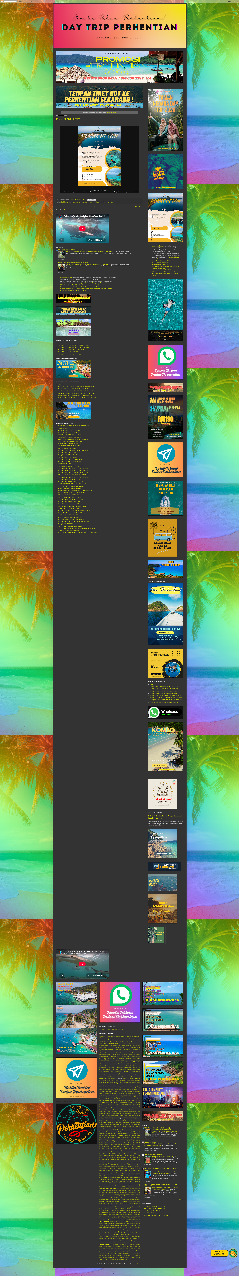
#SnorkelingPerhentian (133, 1064)
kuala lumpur (106, 1131)
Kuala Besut (116, 1130)
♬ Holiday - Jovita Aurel (80, 290)
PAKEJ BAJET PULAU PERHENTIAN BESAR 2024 (73, 345)
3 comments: (81, 199)
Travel (103, 1248)
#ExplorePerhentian (81, 286)
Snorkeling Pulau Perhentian (133, 1234)
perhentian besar (127, 1201)
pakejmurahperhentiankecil (115, 1196)
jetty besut (126, 1124)
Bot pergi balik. (108, 1086)
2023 (108, 1073)
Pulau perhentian (105, 1221)
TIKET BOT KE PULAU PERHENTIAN (70, 497)
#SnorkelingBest (120, 1062)
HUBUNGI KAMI (63, 428)
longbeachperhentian (113, 1135)
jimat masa (132, 1124)
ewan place (134, 1111)
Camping (101, 1089)
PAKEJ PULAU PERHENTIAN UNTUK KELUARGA (73, 473)
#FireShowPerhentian (104, 1041)
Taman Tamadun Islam (131, 1238)
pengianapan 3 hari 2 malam (121, 1199)
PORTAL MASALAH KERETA (153, 1211)
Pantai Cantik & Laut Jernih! (124, 1197)
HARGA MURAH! (117, 1117)
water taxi (101, 1259)
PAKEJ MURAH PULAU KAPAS (67, 455)
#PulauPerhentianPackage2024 (69, 285)
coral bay (126, 1091)
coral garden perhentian (106, 1093)
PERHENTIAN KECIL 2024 (106, 1208)
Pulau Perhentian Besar (77, 202)
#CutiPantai (137, 1038)
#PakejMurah (118, 1049)
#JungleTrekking (123, 1043)
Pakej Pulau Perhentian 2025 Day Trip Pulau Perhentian (118, 1179)
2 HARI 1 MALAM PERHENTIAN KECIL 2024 (164, 686)
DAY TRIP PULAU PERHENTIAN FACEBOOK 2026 (74, 426)
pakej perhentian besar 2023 (132, 1172)
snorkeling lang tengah (107, 1234)
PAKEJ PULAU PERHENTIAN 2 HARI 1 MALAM (73, 470)
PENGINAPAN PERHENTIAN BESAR (70, 437)
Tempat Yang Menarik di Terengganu (117, 1242)
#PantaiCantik (125, 1056)
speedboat (108, 1236)
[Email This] (88, 200)
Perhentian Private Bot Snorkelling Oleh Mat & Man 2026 (114, 1210)
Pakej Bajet (123, 1146)
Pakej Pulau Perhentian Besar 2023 (116, 1181)
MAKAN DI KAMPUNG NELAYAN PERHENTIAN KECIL (76, 391)
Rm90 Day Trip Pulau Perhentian (68, 119)
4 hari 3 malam (136, 1075)
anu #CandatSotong (124, 1076)
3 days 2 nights (117, 1073)
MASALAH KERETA (150, 1142)
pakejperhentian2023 (128, 1196)
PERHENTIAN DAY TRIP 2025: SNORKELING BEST (116, 1203)
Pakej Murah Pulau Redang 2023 (131, 1168)
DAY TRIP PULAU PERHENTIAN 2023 (120, 1102)
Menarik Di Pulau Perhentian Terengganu (110, 1137)
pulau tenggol (126, 1225)
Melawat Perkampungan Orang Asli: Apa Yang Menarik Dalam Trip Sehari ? (87, 264)
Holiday (120, 1120)
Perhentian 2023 (110, 1201)
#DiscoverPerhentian (89, 288)
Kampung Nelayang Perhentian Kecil (130, 1126)
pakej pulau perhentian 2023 (117, 1177)
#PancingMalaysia (115, 1056)
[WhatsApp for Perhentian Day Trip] (233, 1253)
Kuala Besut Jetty (125, 1130)
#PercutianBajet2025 (104, 1058)
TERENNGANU (115, 1244)
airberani (116, 1076)
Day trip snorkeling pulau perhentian (111, 1109)
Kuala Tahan (133, 1131)
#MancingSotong (103, 1047)
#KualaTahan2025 (103, 1045)
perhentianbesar (115, 1216)
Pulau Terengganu (135, 1225)
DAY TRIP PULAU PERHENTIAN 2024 (70, 441)
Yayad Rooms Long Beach (121, 1259)
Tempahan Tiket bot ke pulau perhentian (118, 1240)
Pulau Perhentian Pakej (108, 1225)
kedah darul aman (123, 1128)
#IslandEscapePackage (94, 286)
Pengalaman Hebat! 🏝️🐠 (106, 1199)
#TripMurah (125, 1071)
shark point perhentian (105, 1231)
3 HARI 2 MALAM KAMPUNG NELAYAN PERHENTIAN (75, 490)
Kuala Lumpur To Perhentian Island (119, 1131)
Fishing (112, 1115)
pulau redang (118, 1225)
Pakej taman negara (118, 1194)
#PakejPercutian (126, 1049)
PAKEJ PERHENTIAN (108, 1172)
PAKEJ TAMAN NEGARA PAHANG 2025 (70, 513)
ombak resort (136, 1137)
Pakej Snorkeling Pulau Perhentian (118, 1190)
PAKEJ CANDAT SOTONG (66, 524)
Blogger (139, 1263)
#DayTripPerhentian (106, 1040)
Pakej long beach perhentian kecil (116, 1159)
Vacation (137, 1257)
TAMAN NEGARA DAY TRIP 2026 (68, 530)
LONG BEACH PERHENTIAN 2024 (123, 1133)
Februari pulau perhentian (105, 1113)
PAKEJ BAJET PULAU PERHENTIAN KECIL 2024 (73, 347)
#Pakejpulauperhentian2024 (99, 283)
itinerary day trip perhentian (129, 1122)
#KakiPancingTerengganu (133, 1043)
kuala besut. (133, 1130)
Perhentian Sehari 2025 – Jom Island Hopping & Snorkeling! (118, 1212)
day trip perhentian (122, 1098)
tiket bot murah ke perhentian (122, 1246)
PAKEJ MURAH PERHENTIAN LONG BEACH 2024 (74, 510)
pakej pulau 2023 (118, 1175)
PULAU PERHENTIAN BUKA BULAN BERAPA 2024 (74, 475)
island (100, 1122)
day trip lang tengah (130, 1097)
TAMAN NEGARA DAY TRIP (153, 1154)
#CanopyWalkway (135, 1036)
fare (139, 1111)
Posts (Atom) (68, 210)
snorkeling (115, 1231)
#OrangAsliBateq (135, 1047)
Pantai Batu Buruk (112, 1197)
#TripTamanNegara (133, 1071)
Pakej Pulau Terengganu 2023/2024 (118, 1186)
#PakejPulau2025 (136, 1049)
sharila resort (116, 1229)
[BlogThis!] (89, 200)
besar (110, 1080)
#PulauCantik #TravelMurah (133, 1058)
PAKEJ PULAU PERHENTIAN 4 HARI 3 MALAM (73, 477)
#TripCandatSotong (104, 1071)
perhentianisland (126, 1216)
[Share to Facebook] (93, 200)
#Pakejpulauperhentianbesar (103, 285)
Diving (123, 1111)
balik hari (63, 202)
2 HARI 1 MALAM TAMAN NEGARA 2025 (71, 515)
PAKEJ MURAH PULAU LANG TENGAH (70, 459)
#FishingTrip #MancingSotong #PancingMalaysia (128, 1041)
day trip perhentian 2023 (133, 1098)
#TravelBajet (127, 1067)
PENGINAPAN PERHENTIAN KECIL (69, 444)
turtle (110, 1257)
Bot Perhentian (116, 1086)
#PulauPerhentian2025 (119, 1060)
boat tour (114, 1084)
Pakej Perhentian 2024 (119, 1172)
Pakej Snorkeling (131, 1186)
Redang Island (112, 1227)
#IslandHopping (113, 1043)
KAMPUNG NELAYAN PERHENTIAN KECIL (72, 506)
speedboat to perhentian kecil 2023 (121, 1236)
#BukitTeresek (117, 1036)
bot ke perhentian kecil (132, 1084)
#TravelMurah (136, 1067)
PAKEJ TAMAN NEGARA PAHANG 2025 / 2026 (73, 262)
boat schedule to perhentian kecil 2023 (124, 1082)
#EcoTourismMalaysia (122, 1040)
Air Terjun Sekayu (109, 1076)
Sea (111, 1229)
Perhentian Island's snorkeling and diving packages (117, 1207)
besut (68, 202)
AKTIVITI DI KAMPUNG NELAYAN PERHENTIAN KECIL (76, 393)
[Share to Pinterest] (95, 200)
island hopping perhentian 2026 (112, 1122)
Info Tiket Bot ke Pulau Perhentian (131, 1120)
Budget (138, 1087)
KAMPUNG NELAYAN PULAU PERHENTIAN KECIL (74, 389)
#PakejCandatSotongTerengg (106, 1049)
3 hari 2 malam (126, 1073)
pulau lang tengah (121, 1219)
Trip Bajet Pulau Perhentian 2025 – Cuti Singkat (117, 1248)
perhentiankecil (136, 1216)
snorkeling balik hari (125, 1231)
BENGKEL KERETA (150, 1213)
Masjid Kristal (136, 1135)
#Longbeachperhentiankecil (68, 286)
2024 (111, 1073)
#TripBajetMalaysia (135, 1069)
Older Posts (138, 207)
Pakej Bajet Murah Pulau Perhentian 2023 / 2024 (122, 1148)
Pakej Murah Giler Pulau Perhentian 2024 (129, 1161)
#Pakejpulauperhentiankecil (86, 285)
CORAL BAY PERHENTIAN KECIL (69, 508)
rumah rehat (137, 1227)
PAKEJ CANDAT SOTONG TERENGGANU (71, 519)
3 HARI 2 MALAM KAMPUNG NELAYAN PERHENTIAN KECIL (78, 395)
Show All (181, 1199)
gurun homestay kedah (130, 1115)
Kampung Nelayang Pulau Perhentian (108, 1128)
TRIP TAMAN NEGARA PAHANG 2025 (70, 250)
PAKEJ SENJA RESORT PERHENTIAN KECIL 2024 (166, 698)
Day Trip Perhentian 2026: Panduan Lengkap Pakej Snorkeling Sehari (116, 1100)
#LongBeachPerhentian (115, 1045)
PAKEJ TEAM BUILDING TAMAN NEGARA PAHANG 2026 (76, 528)
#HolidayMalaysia (103, 1043)
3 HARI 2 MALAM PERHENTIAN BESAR (71, 486)
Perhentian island (135, 1203)
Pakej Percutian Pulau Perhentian (119, 1170)
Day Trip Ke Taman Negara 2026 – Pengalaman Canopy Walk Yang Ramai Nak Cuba (90, 251)
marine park (128, 1135)
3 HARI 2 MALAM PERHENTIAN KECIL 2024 (164, 689)
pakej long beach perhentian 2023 (119, 1157)
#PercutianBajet (136, 1056)
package (101, 1139)
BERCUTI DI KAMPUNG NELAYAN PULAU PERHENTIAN (76, 386)
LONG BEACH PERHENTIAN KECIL (69, 446)
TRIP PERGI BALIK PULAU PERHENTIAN (118, 1253)
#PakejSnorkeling (103, 1056)
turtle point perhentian (119, 1257)
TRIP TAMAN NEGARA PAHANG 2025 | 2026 (158, 1128)
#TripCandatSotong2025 (115, 1071)
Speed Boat (102, 1236)
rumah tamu (102, 1229)
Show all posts (111, 112)
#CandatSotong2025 (126, 1036)
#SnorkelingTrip (118, 1065)
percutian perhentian (134, 1199)
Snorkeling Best (136, 1231)
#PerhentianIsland (114, 1058)
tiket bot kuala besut (108, 1246)
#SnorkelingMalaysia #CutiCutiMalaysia (111, 1064)
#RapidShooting (111, 1062)
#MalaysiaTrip (125, 1045)
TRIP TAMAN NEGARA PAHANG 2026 (70, 526)
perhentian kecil (135, 1207)
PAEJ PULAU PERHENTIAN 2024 (120, 1139)
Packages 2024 (108, 1139)
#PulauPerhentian (104, 1060)
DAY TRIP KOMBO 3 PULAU (67, 448)
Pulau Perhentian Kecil (90, 202)
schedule (108, 1229)
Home (95, 207)
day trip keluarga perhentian (116, 1097)
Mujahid (124, 1137)
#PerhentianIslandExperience (103, 288)
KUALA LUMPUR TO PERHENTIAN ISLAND (72, 493)
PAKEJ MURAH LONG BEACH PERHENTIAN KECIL (74, 450)
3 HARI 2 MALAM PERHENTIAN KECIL (70, 488)
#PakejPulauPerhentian (84, 283)
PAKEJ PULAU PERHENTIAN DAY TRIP (70, 466)
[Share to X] (91, 200)
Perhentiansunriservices (104, 1218)
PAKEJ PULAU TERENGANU (128, 1185)
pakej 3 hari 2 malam (120, 1141)
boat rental (112, 1082)
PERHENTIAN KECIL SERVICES (122, 1208)
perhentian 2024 (118, 1201)
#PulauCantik (122, 1058)
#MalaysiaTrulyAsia (135, 1045)
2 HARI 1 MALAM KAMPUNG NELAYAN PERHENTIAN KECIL (77, 398)
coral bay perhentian (134, 1091)
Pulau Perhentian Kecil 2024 (119, 1223)
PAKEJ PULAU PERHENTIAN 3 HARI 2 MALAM (73, 468)
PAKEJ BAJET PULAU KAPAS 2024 (68, 352)
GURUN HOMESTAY (64, 464)
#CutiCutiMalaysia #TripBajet (122, 1038)
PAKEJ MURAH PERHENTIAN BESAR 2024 (163, 693)
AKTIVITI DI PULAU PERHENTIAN (69, 430)
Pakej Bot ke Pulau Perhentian (107, 1152)
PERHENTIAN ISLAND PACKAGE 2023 (124, 1205)
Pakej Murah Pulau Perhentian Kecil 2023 (112, 1168)
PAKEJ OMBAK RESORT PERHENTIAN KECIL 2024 (166, 700)
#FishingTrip (112, 1041)
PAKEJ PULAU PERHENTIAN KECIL (69, 453)
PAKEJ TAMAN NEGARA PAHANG (69, 432)
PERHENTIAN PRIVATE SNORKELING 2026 (164, 702)
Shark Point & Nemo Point (133, 1229)
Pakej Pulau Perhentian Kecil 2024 (131, 1183)
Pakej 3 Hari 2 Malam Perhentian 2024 (116, 1142)
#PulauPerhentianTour (66, 290)
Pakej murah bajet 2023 (130, 1159)
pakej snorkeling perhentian (124, 1188)
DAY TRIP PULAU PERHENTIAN (154, 1206)
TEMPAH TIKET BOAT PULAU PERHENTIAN (72, 484)
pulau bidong (102, 1219)
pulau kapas (110, 1219)
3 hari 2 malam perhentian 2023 (123, 1075)
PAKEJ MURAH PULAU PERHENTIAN (70, 461)
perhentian (102, 1201)
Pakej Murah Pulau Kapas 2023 (122, 1164)
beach (124, 1078)
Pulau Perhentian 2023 (118, 1221)
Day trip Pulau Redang (134, 1106)
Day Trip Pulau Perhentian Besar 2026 (120, 1104)
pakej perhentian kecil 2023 (118, 1174)
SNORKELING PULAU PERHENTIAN (70, 435)
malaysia (121, 1135)
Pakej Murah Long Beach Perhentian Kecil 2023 (111, 1163)
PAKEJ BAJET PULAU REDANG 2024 (69, 354)
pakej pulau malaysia (129, 1175)
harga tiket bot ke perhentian (110, 1120)
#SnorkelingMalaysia (132, 1062)
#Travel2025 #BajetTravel (116, 1067)
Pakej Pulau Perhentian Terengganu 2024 (110, 1185)
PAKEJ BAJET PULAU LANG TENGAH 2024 (71, 349)
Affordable (101, 1076)
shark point (123, 1229)
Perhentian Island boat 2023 (106, 1205)
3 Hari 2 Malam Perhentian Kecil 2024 (69, 504)
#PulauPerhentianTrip (135, 1060)
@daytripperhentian (66, 277)
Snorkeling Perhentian (119, 1234)
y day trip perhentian (110, 1259)
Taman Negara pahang (118, 1238)
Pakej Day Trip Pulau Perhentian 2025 (126, 1153)
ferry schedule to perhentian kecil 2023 (125, 1113)
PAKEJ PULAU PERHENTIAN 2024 (69, 479)
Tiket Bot (122, 1244)
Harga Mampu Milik (108, 1117)
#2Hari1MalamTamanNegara (106, 1036)
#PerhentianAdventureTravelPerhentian (71, 288)
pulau (138, 1218)
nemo (128, 1137)
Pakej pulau (110, 1175)
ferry (114, 1113)
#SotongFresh (128, 1065)
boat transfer (121, 1084)
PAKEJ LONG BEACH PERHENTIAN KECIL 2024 (165, 695)
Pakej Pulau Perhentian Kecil (114, 1183)
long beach (111, 1133)
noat (131, 1137)
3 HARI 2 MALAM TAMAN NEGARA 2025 (71, 517)
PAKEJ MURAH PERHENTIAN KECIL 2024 (163, 691)
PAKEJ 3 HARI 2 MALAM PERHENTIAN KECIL (121, 1144)
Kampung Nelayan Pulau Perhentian (111, 1126)
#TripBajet (114, 1069)
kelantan (131, 1128)
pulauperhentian (104, 1227)
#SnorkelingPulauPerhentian (106, 1065)
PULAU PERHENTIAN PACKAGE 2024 (70, 495)
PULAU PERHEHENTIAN (133, 1219)
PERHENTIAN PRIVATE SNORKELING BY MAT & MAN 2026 (77, 533)
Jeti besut (120, 1124)
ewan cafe (128, 1111)
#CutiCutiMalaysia (104, 1038)
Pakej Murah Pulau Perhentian (116, 1166)
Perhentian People (135, 1208)
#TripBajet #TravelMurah (123, 1069)
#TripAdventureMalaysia (105, 1069)
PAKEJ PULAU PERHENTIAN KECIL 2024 (71, 481)
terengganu (105, 1244)
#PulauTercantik (103, 1062)
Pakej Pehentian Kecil (104, 1170)
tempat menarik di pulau (133, 1242)
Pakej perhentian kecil (105, 1174)
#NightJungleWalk (119, 1047)
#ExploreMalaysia (135, 1040)
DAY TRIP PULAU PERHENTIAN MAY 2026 (117, 1106)
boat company (106, 1082)
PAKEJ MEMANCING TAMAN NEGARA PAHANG (73, 521)
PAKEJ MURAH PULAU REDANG (68, 457)
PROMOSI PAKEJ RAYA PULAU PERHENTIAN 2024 (123, 1218)
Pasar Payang (136, 1197)
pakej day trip (119, 1152)
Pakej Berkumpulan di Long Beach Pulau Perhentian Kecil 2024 (124, 1150)
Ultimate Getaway (130, 1257)
